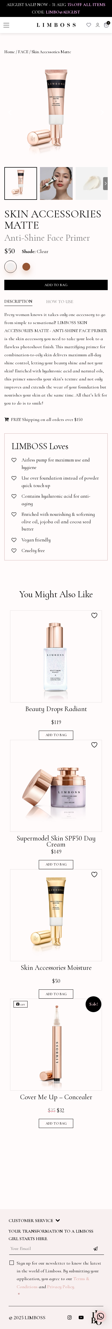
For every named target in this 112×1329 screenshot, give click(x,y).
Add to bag (56, 285)
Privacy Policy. (61, 1287)
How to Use (59, 301)
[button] (100, 1316)
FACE (23, 51)
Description (18, 301)
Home (9, 51)
